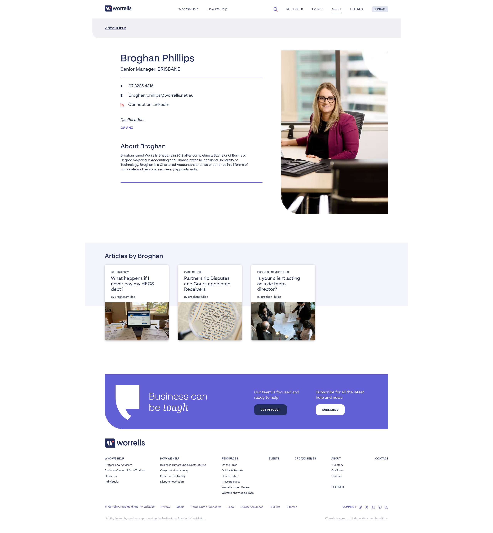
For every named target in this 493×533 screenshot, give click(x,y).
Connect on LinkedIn (148, 105)
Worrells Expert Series (235, 487)
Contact (380, 9)
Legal (230, 507)
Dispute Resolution (172, 481)
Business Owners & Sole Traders (125, 470)
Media (180, 507)
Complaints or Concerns (205, 507)
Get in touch (271, 409)
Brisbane (169, 69)
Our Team (337, 470)
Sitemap (292, 507)
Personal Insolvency (172, 476)
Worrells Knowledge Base (238, 493)
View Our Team (115, 28)
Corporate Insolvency (174, 470)
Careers (336, 476)
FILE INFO (337, 487)
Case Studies (230, 476)
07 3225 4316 (141, 86)
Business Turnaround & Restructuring (183, 465)
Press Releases (231, 481)
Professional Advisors (118, 465)
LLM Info (275, 507)
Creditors (111, 476)
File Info (356, 9)
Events (274, 458)
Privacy (165, 507)
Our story (337, 465)
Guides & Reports (232, 470)
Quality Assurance (252, 507)
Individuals (111, 481)
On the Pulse (229, 465)
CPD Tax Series (305, 458)
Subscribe (330, 409)
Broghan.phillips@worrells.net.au (161, 95)
